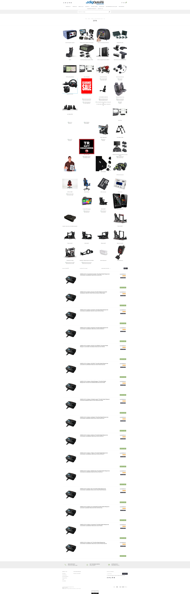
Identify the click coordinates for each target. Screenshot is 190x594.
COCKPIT (120, 103)
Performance (120, 191)
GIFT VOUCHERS (86, 154)
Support (87, 6)
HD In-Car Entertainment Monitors (103, 42)
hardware (103, 140)
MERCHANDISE (103, 171)
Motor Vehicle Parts (120, 157)
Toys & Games (103, 212)
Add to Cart (123, 287)
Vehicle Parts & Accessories (86, 263)
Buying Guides (94, 6)
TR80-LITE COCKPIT (120, 243)
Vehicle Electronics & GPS (70, 263)
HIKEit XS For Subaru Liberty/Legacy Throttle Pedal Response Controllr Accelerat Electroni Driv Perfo (93, 382)
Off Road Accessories (120, 174)
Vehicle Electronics (120, 260)
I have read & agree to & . (116, 575)
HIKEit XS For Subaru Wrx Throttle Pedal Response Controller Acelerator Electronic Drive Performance (93, 489)
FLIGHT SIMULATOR (103, 137)
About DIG (81, 6)
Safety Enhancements (103, 76)
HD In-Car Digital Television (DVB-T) (103, 59)
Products (68, 6)
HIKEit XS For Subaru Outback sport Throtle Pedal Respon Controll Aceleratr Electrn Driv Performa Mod (95, 400)
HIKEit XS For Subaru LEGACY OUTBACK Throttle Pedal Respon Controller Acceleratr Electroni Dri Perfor (94, 346)
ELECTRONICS (86, 123)
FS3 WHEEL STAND (120, 137)
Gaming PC (70, 140)
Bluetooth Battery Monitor (103, 100)
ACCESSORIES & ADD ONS (103, 97)
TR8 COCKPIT (86, 243)
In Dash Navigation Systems (70, 42)
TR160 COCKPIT (70, 243)
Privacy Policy (123, 575)
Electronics (70, 123)
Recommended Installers (111, 6)
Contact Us (100, 8)
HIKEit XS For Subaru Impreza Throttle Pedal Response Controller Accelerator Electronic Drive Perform (94, 328)
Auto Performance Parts (87, 100)
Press (63, 579)
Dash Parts (120, 120)
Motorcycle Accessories (120, 76)
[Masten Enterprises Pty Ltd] (95, 2)
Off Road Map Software (70, 76)
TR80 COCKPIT (103, 243)
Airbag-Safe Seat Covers (120, 97)
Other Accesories (103, 191)
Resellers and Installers (77, 573)
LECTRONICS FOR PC (86, 157)
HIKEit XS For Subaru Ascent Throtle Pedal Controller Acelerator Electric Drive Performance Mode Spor (93, 292)
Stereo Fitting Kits (87, 76)
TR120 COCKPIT (120, 226)
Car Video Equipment (86, 103)
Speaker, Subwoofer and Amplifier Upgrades (70, 226)
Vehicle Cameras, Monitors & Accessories (86, 42)
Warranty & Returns (65, 576)
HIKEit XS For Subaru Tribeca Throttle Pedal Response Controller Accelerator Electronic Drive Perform (94, 453)
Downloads (101, 6)
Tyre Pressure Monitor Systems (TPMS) (86, 59)
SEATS (70, 59)
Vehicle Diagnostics (103, 260)
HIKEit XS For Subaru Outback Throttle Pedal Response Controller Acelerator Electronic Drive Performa (94, 418)
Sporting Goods (86, 212)
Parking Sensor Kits (120, 42)
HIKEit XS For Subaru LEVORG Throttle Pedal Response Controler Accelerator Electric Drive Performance (94, 364)
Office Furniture (86, 191)
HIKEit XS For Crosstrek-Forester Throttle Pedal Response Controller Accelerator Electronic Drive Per (95, 274)
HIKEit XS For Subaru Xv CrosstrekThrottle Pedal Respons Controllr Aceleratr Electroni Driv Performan (94, 507)
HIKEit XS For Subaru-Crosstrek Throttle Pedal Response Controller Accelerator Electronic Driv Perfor (94, 525)
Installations (70, 171)
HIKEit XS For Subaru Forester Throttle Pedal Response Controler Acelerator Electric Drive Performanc (94, 310)
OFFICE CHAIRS (69, 191)
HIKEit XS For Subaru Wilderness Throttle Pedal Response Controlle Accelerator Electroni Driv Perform (95, 471)
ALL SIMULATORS (70, 114)
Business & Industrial (120, 100)
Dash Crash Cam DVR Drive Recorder (120, 59)
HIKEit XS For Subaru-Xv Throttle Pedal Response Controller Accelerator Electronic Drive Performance (93, 543)
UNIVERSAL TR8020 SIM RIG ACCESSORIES (87, 260)
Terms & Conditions (117, 575)
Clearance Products (91, 8)
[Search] (109, 12)
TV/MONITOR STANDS (70, 260)
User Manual (121, 6)
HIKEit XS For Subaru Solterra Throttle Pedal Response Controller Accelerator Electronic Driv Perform (94, 435)
